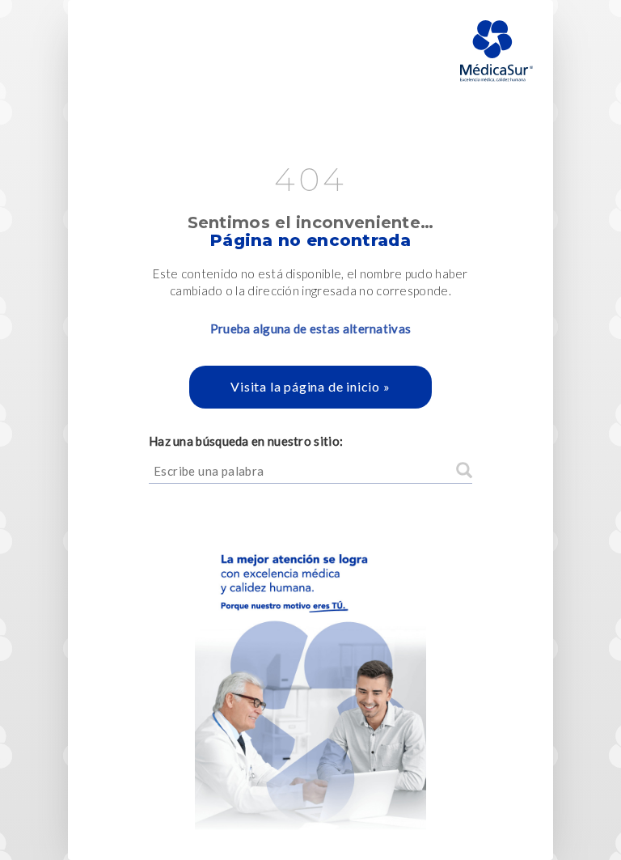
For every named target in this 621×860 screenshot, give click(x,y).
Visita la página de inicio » (310, 386)
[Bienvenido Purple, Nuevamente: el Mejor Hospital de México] (310, 672)
